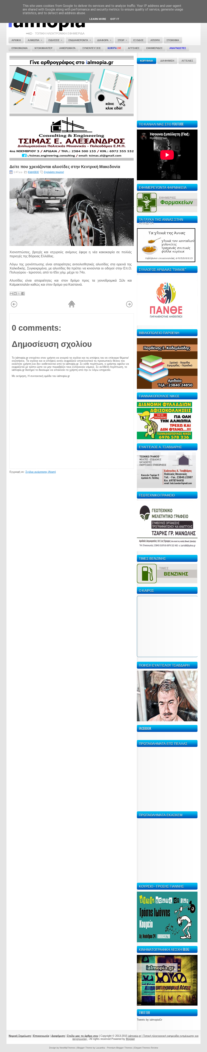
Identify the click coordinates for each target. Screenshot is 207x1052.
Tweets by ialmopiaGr (149, 1019)
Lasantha (100, 1048)
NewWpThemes (67, 1048)
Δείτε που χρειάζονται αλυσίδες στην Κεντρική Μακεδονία (65, 166)
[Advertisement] (167, 91)
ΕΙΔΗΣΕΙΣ (33, 172)
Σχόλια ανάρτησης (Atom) (40, 471)
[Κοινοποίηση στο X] (19, 294)
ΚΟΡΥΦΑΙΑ (146, 60)
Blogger (130, 1038)
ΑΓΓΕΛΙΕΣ (187, 60)
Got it (114, 18)
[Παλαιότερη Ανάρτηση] (129, 307)
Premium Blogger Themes (119, 1048)
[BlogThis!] (15, 294)
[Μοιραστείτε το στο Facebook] (23, 294)
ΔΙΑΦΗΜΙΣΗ (167, 60)
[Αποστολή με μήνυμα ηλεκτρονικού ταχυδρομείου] (11, 294)
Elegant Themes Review (146, 1048)
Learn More (97, 18)
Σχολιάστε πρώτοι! (54, 172)
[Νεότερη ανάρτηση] (14, 307)
